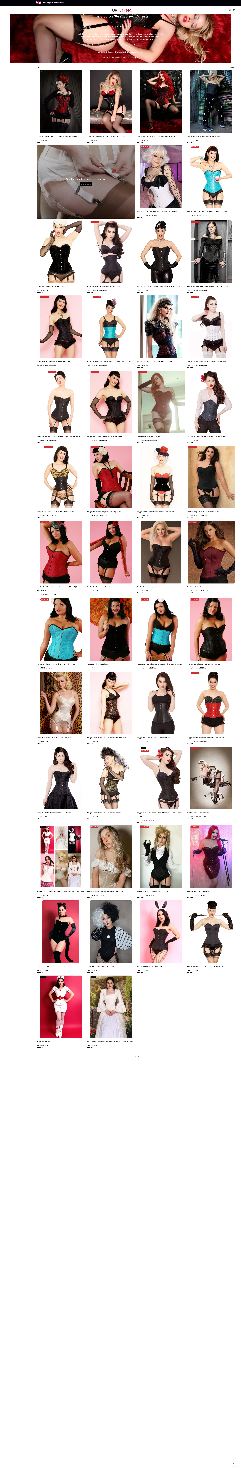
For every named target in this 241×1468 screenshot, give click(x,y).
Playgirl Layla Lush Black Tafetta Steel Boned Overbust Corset (158, 286)
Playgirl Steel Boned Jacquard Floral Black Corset (54, 361)
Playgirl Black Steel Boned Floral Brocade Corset (54, 813)
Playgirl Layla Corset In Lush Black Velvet (51, 286)
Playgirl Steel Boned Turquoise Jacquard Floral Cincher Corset (109, 361)
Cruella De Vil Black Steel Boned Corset (100, 966)
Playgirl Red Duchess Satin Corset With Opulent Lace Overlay (158, 136)
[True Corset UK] (120, 10)
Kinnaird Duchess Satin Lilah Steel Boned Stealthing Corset (207, 286)
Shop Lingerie (86, 184)
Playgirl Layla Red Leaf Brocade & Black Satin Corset (155, 361)
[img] (40, 142)
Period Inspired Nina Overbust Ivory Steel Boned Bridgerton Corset (110, 1042)
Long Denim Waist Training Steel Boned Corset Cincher (206, 437)
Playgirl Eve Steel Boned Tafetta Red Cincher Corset (205, 738)
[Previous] (6, 3)
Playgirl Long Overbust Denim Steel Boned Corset (204, 136)
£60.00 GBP (144, 140)
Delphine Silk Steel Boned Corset (148, 437)
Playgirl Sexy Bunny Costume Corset (149, 966)
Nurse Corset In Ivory (44, 1042)
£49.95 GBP (94, 140)
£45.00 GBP (44, 290)
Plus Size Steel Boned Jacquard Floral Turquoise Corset (56, 664)
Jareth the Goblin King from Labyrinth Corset (153, 891)
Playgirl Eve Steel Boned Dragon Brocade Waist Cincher (106, 738)
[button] (21, 10)
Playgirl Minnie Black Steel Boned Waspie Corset (104, 286)
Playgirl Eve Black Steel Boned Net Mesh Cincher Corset (106, 136)
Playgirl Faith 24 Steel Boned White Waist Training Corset (157, 211)
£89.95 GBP (194, 970)
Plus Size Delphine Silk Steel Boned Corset (201, 587)
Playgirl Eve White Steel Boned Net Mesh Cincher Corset (206, 361)
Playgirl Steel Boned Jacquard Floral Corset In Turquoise (207, 211)
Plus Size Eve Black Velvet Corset (98, 587)
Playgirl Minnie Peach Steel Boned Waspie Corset (54, 738)
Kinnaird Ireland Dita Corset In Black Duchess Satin (205, 966)
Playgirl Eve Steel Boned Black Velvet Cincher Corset (155, 512)
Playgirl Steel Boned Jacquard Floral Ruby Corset (104, 512)
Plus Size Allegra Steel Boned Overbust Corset (203, 512)
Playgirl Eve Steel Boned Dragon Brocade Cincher (104, 813)
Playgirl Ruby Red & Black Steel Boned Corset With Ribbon (57, 136)
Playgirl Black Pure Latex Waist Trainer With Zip (153, 738)
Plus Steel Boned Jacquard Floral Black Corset (203, 664)
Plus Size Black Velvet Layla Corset (99, 664)
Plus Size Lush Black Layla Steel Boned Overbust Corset (156, 587)
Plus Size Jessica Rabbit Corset (198, 891)
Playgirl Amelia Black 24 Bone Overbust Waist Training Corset (58, 437)
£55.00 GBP (44, 742)
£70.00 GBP (194, 140)
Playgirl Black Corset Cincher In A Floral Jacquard (104, 437)
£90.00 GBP (144, 365)
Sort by (39, 68)
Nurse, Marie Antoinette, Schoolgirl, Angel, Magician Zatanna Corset (60, 891)
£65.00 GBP (194, 441)
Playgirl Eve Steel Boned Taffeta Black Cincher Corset (55, 512)
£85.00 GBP (44, 140)
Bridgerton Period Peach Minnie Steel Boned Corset (105, 891)
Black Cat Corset (43, 966)
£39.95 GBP (144, 516)
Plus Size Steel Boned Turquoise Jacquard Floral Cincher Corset (159, 664)
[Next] (235, 3)
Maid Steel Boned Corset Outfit (198, 813)
